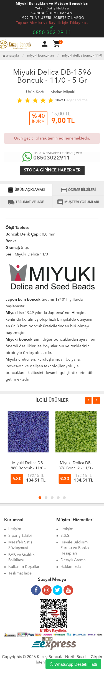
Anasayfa (12, 55)
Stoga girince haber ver (52, 170)
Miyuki (69, 92)
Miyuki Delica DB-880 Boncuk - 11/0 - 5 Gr (28, 468)
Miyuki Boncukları (40, 55)
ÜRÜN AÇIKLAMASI (26, 190)
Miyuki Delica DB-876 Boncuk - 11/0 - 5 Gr (76, 468)
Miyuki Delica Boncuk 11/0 (82, 55)
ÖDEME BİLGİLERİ (78, 190)
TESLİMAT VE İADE (26, 202)
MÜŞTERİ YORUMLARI (78, 202)
